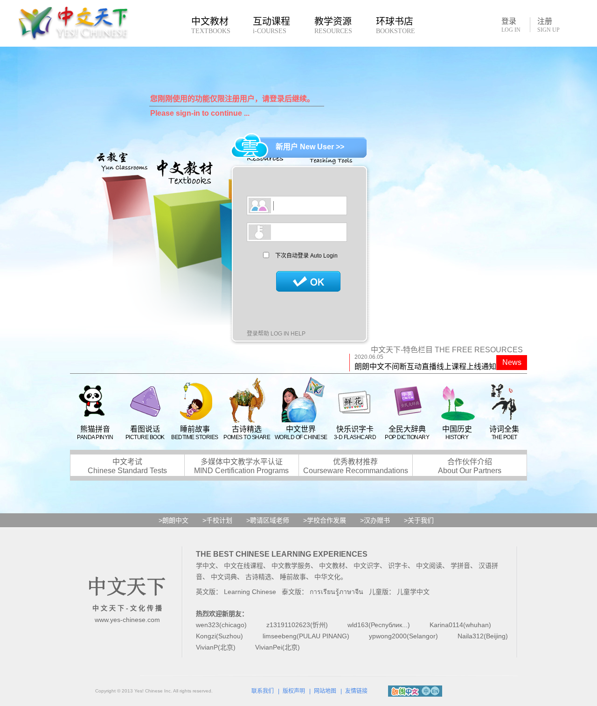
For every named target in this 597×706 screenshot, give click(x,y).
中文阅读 (429, 565)
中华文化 (327, 576)
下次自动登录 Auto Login (306, 255)
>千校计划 (217, 520)
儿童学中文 (413, 591)
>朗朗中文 (173, 520)
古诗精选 (258, 576)
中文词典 (224, 576)
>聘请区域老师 (267, 520)
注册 (548, 25)
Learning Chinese (250, 591)
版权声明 (294, 691)
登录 (511, 24)
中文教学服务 (291, 565)
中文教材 (332, 565)
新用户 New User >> (310, 147)
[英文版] (434, 689)
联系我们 (262, 691)
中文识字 (367, 565)
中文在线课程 (243, 565)
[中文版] (426, 689)
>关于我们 (419, 520)
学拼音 (460, 565)
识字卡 (398, 565)
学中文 (205, 565)
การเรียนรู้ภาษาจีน (336, 591)
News (511, 362)
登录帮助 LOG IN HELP (276, 333)
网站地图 (325, 691)
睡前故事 (293, 576)
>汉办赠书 (375, 520)
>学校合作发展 (324, 520)
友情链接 (356, 691)
